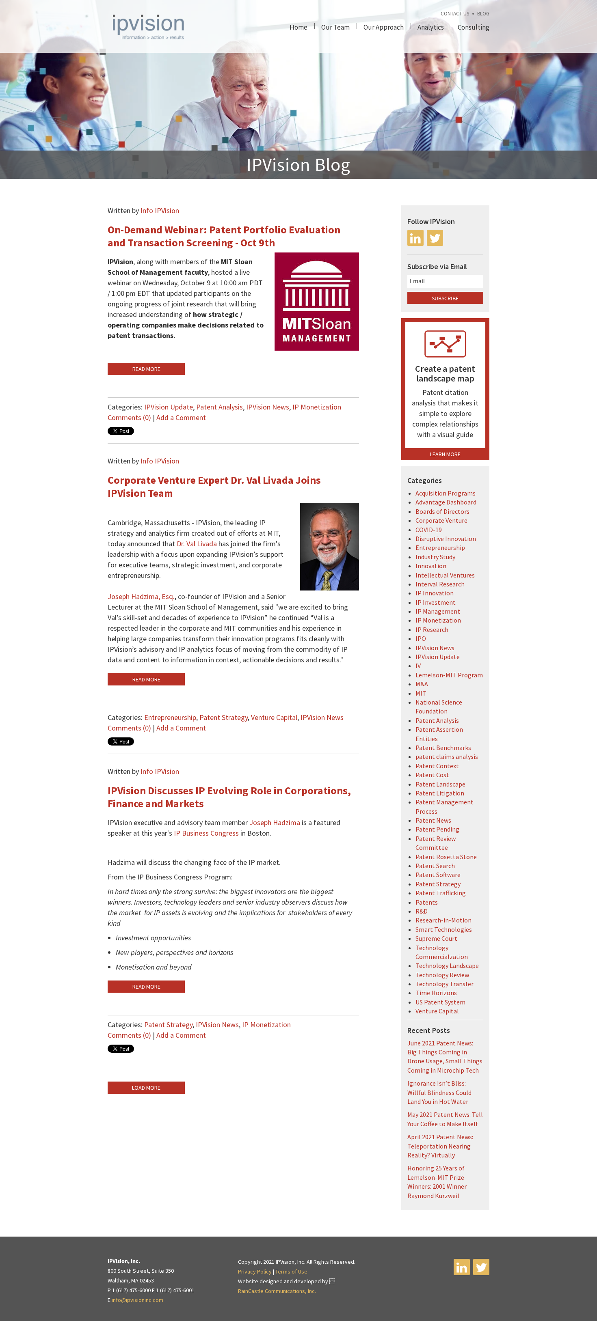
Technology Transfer (444, 984)
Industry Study (435, 557)
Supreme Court (436, 938)
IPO (420, 638)
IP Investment (435, 602)
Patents (426, 902)
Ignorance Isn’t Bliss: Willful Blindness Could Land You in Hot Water (439, 1092)
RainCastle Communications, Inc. (277, 1291)
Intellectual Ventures (445, 575)
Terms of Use (291, 1271)
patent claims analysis (446, 756)
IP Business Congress (206, 833)
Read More (146, 369)
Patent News (433, 820)
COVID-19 (428, 530)
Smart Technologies (443, 929)
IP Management (437, 611)
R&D (421, 911)
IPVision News (267, 407)
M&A (421, 684)
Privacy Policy (255, 1271)
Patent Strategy (223, 717)
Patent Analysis (219, 407)
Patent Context (437, 766)
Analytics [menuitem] (430, 27)
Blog (483, 13)
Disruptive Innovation (445, 538)
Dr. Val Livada (197, 543)
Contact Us (455, 13)
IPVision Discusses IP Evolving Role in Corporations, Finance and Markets (229, 797)
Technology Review (442, 975)
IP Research (431, 629)
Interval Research (440, 584)
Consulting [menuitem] (473, 27)
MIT (420, 693)
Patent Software (438, 875)
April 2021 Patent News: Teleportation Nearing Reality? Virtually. (440, 1146)
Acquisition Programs (445, 493)
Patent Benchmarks (443, 747)
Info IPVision (160, 210)
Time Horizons (436, 993)
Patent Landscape (440, 784)
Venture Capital (274, 717)
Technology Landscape (447, 965)
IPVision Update (168, 407)
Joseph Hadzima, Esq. (141, 596)
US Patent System (440, 1002)
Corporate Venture (441, 520)
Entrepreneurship (170, 717)
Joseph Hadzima (275, 822)
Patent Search (435, 866)
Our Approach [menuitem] (383, 27)
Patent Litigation (439, 793)
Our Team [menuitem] (335, 27)
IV (418, 666)
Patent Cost (432, 775)
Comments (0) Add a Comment (157, 417)
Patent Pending (437, 829)
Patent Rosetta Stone (446, 857)
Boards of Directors (442, 511)
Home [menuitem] (298, 27)
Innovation (430, 566)
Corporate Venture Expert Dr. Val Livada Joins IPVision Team (214, 486)
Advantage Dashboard (445, 502)
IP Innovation (434, 593)
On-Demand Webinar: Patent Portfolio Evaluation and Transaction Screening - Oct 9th (224, 236)
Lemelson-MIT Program (449, 675)
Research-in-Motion (443, 920)
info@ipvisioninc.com (137, 1300)
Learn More (445, 454)
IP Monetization (316, 407)
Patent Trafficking (440, 893)
